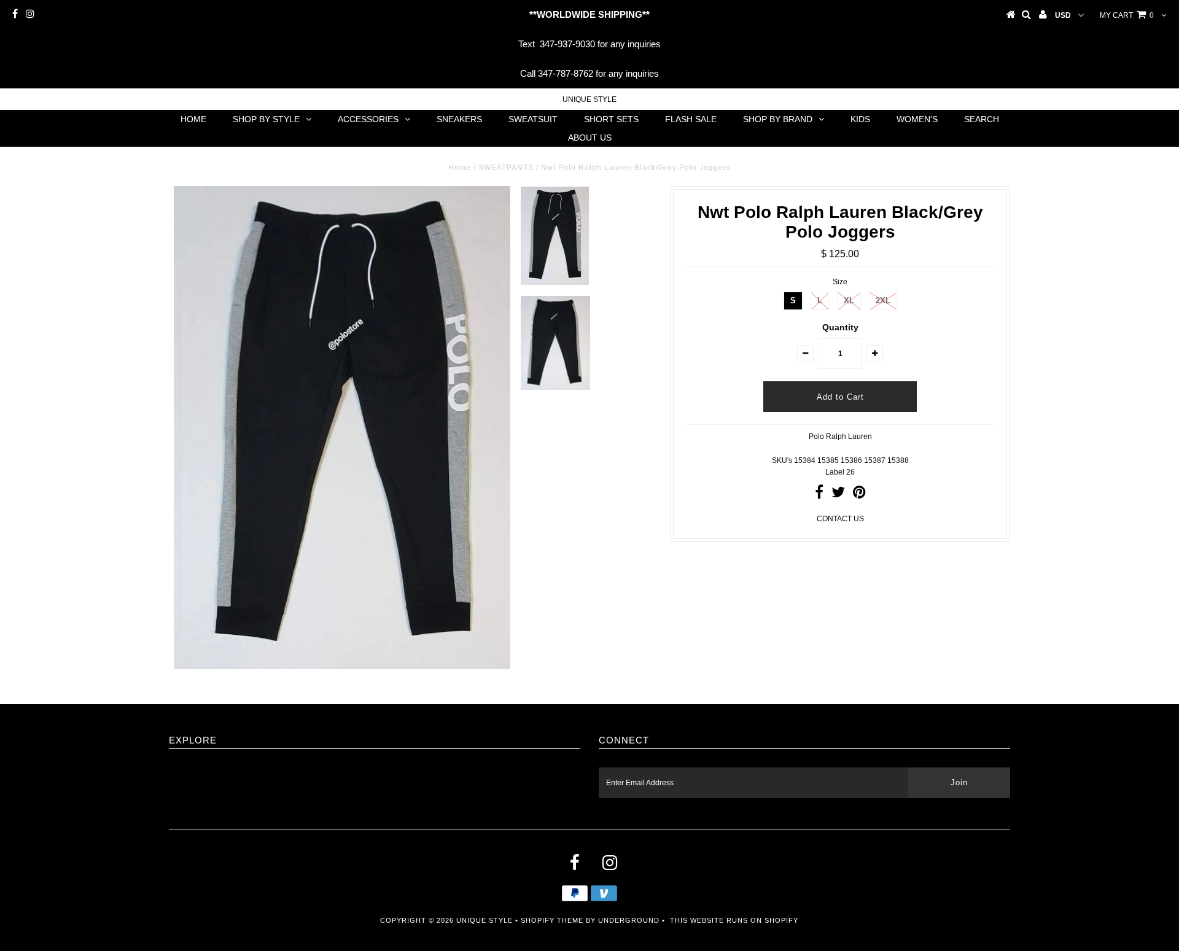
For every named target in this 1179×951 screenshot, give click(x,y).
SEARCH (981, 119)
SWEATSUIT (533, 119)
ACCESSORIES (368, 119)
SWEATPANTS (506, 167)
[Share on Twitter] (838, 495)
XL (849, 300)
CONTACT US (840, 518)
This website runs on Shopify (734, 920)
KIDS (860, 119)
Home (459, 167)
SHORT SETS (611, 119)
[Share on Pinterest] (859, 495)
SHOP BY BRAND (777, 119)
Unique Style (589, 99)
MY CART (1127, 15)
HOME (193, 119)
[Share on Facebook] (819, 495)
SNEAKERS (459, 119)
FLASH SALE (691, 119)
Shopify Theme (552, 920)
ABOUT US (590, 137)
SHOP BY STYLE (266, 119)
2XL (883, 300)
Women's (917, 119)
